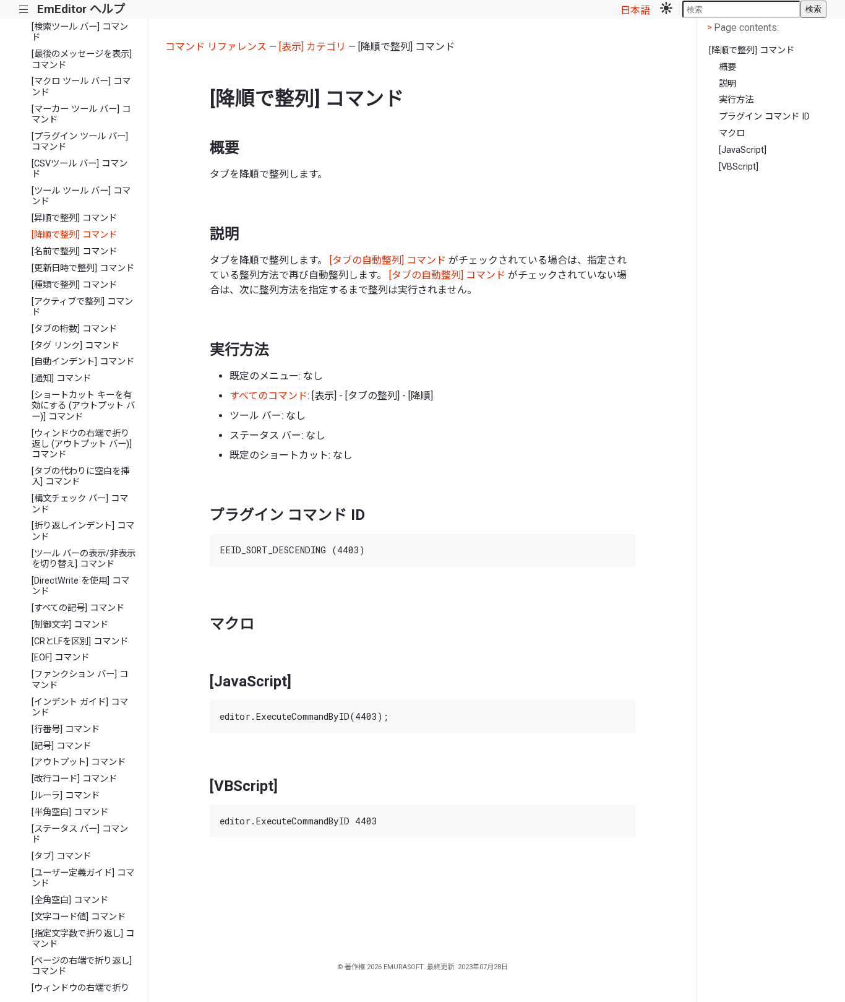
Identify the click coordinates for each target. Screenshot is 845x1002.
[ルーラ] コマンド (66, 795)
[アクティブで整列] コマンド (82, 306)
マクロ (732, 133)
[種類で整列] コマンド (74, 285)
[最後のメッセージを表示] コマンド (82, 59)
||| (24, 9)
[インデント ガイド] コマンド (80, 707)
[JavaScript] (742, 150)
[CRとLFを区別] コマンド (80, 641)
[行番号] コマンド (66, 729)
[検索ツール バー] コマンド (80, 32)
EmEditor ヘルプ (81, 9)
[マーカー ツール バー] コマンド (81, 114)
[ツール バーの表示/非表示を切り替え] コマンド (83, 558)
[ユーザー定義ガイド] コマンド (83, 878)
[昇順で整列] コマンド (74, 218)
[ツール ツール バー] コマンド (81, 196)
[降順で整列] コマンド (74, 235)
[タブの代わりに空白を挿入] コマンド (80, 476)
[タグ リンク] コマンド (75, 345)
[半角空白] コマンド (70, 812)
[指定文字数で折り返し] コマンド (83, 938)
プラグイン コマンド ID (764, 116)
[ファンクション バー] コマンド (80, 679)
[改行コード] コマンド (74, 779)
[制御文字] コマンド (70, 625)
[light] (666, 9)
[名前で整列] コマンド (74, 251)
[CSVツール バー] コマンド (79, 168)
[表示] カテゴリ (312, 47)
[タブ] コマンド (61, 856)
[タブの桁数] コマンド (74, 329)
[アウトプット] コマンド (79, 762)
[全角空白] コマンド (70, 900)
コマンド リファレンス (216, 47)
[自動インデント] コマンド (83, 361)
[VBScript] (738, 167)
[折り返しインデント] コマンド (83, 531)
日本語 (635, 10)
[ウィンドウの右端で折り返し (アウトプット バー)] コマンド (82, 444)
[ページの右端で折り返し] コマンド (82, 966)
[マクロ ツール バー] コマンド (81, 86)
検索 (813, 9)
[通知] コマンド (61, 378)
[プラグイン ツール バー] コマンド (80, 141)
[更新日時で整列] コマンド (83, 268)
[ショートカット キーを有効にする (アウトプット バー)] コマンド (83, 406)
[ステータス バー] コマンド (80, 834)
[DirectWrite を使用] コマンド (80, 586)
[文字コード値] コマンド (79, 917)
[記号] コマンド (61, 746)
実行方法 (736, 100)
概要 (727, 67)
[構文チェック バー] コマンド (80, 503)
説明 (727, 84)
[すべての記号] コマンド (78, 608)
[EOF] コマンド (60, 657)
